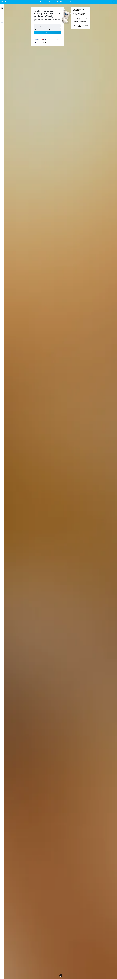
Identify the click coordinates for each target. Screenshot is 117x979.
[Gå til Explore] (2, 16)
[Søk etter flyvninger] (2, 5)
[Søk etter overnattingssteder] (2, 8)
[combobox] (38, 23)
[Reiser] (2, 19)
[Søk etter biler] (2, 11)
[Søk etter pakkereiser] (2, 13)
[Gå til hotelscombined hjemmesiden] (9, 1)
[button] (2, 2)
